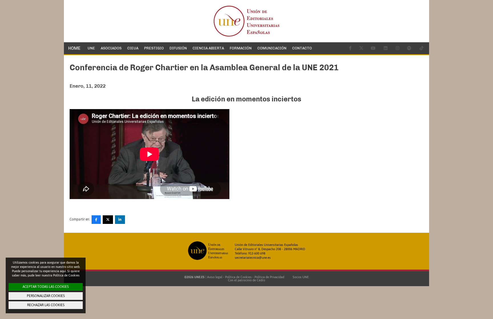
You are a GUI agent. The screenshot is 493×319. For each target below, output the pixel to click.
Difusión (178, 48)
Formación (241, 48)
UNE (91, 48)
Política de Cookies (238, 277)
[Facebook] (96, 219)
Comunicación (271, 48)
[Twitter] (107, 219)
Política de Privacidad (269, 277)
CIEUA (132, 48)
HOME (74, 48)
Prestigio (154, 48)
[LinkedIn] (120, 219)
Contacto (302, 48)
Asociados (111, 48)
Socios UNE (300, 277)
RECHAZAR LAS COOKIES (45, 305)
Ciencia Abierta (208, 48)
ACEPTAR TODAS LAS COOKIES (46, 287)
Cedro (261, 280)
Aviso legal (214, 277)
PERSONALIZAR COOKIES (46, 296)
